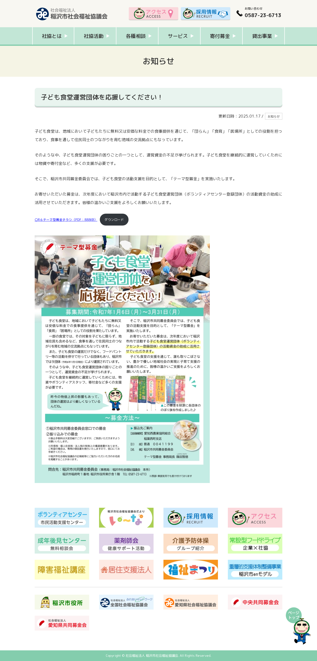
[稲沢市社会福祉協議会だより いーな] (126, 510)
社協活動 (94, 35)
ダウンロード (114, 219)
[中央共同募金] (255, 597)
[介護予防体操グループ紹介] (190, 536)
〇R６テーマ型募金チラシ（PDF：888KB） (66, 219)
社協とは (52, 35)
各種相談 (136, 35)
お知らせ (274, 116)
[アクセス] (153, 13)
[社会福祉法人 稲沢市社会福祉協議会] (72, 6)
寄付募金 (220, 35)
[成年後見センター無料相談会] (62, 536)
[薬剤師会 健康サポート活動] (126, 536)
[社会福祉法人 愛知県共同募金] (62, 618)
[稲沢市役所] (62, 597)
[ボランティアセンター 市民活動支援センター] (62, 510)
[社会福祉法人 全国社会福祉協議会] (126, 597)
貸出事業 (262, 35)
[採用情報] (205, 13)
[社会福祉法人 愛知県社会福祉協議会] (190, 597)
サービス (178, 35)
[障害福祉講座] (62, 562)
